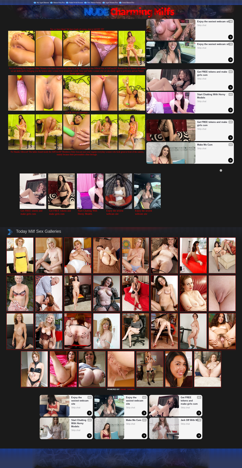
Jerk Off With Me (190, 420)
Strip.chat (201, 25)
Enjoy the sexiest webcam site (213, 21)
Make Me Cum (205, 144)
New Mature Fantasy (94, 3)
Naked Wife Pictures (76, 3)
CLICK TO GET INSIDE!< (77, 113)
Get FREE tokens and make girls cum (212, 73)
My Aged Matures (43, 3)
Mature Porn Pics (59, 3)
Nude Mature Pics (128, 3)
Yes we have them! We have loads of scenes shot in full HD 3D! (77, 29)
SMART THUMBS (127, 389)
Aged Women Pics (112, 3)
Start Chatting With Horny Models (211, 96)
